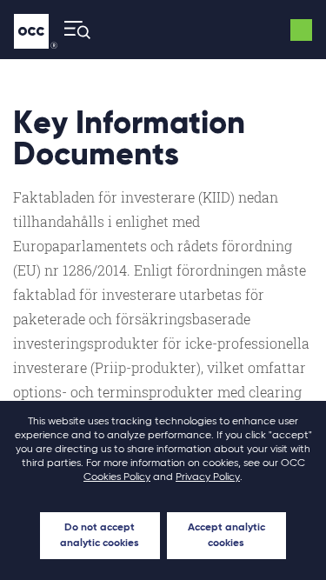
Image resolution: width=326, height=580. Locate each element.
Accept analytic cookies (226, 536)
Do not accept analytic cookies (99, 536)
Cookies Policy (116, 477)
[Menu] (72, 30)
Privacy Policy (208, 477)
